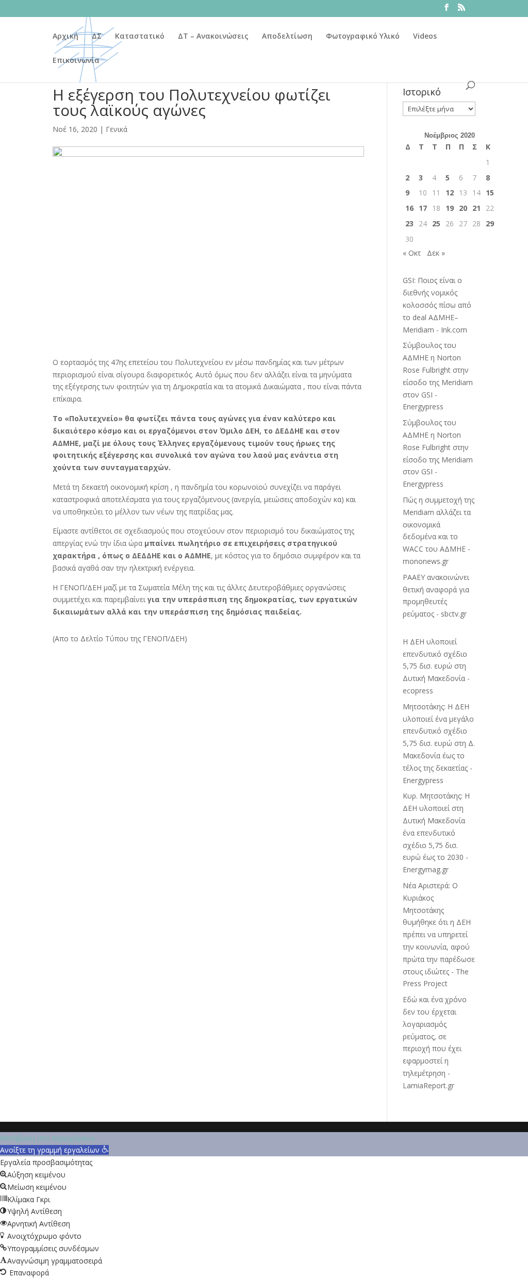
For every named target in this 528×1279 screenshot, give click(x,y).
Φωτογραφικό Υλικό (363, 36)
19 (450, 208)
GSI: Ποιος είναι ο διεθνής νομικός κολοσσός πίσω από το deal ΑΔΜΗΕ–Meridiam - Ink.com (437, 304)
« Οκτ (412, 253)
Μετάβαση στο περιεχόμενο (47, 1138)
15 (490, 192)
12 (450, 192)
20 (463, 208)
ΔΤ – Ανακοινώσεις (213, 36)
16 (409, 208)
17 (423, 208)
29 (490, 223)
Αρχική (65, 36)
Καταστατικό (139, 36)
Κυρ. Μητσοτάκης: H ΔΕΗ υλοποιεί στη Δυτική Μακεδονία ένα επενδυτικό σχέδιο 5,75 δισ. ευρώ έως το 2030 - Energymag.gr (436, 832)
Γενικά (116, 129)
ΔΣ (97, 36)
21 (476, 208)
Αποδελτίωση (287, 36)
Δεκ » (436, 253)
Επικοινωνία (76, 61)
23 (409, 223)
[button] (54, 1150)
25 (436, 223)
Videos (425, 36)
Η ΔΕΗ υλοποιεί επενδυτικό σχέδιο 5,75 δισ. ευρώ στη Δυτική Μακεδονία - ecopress (436, 666)
